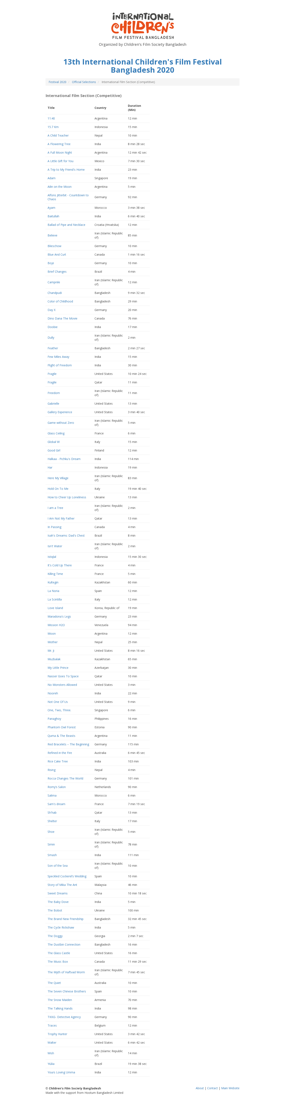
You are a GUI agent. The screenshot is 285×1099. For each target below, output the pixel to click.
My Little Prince (58, 668)
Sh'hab (52, 812)
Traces (52, 1025)
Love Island (55, 608)
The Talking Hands (60, 1008)
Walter (52, 1042)
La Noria (53, 591)
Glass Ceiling (56, 433)
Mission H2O (56, 625)
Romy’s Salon (57, 787)
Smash (52, 855)
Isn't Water (55, 546)
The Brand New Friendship (65, 919)
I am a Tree (55, 508)
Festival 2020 (57, 82)
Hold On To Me (58, 489)
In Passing (54, 527)
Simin (51, 844)
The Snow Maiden (60, 1000)
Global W (54, 442)
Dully (51, 337)
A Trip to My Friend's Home (66, 170)
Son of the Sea (58, 866)
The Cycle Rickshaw (61, 927)
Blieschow (54, 246)
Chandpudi (55, 293)
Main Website (230, 1088)
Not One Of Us (58, 702)
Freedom (54, 393)
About (200, 1088)
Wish (51, 1053)
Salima (52, 795)
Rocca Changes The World (65, 778)
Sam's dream (56, 804)
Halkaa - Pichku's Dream (64, 459)
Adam (51, 178)
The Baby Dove (58, 902)
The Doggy (55, 936)
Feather (53, 348)
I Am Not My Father (61, 518)
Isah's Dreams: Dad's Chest (66, 535)
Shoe (51, 832)
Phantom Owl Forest (62, 727)
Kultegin (53, 582)
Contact (212, 1088)
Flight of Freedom (60, 365)
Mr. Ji (51, 651)
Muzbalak (54, 659)
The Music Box (58, 961)
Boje (51, 263)
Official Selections (84, 82)
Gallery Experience (60, 412)
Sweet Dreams (58, 893)
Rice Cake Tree (58, 761)
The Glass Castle (59, 953)
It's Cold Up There (60, 565)
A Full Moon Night (60, 152)
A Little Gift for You (60, 161)
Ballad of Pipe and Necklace (66, 225)
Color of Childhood (60, 301)
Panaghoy (54, 719)
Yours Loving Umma (61, 1072)
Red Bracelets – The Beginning (68, 744)
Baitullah (53, 216)
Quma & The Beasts (61, 736)
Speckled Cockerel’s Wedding (67, 876)
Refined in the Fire (60, 753)
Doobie (53, 327)
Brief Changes (57, 272)
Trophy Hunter (57, 1034)
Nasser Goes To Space (63, 676)
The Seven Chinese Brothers (67, 991)
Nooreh (53, 693)
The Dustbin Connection (64, 944)
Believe (52, 235)
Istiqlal (52, 557)
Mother (53, 642)
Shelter (52, 821)
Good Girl (54, 450)
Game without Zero (61, 423)
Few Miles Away (58, 357)
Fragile (52, 374)
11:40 (51, 118)
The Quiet (54, 983)
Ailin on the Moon (60, 187)
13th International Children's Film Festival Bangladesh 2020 (142, 66)
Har (50, 467)
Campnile (54, 282)
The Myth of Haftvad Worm (66, 972)
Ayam (51, 208)
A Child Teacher (58, 135)
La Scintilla (55, 599)
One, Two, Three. (59, 710)
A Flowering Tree (59, 144)
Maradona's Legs (59, 616)
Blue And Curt (57, 254)
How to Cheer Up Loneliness (67, 497)
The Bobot (55, 910)
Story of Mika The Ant (62, 885)
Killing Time (55, 574)
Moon (52, 633)
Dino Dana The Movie (62, 318)
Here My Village (58, 478)
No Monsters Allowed (62, 685)
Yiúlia (51, 1064)
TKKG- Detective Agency (64, 1017)
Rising (51, 770)
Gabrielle (53, 403)
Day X (51, 310)
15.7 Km (53, 127)
